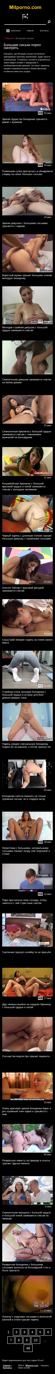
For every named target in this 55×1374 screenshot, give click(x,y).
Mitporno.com (32, 1365)
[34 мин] (27, 167)
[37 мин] (27, 948)
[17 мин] (27, 1001)
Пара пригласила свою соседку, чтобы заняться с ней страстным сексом (24, 901)
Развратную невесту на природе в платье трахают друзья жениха (26, 1162)
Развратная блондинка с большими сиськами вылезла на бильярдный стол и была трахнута (26, 1267)
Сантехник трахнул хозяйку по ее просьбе (26, 952)
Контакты (44, 31)
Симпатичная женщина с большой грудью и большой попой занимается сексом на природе (26, 1215)
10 (36, 1340)
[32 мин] (27, 115)
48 (28, 1348)
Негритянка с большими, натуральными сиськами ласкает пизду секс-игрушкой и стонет (26, 851)
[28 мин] (27, 376)
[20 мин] (27, 584)
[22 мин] (27, 688)
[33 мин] (27, 636)
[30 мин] (27, 740)
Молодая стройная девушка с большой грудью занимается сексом (25, 329)
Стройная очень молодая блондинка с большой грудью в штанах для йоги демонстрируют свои (24, 694)
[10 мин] (27, 219)
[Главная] (28, 8)
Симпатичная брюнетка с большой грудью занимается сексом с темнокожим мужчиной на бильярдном (26, 434)
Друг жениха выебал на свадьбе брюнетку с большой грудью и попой (26, 1006)
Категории (15, 31)
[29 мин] (27, 272)
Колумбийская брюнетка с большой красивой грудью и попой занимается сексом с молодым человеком (23, 486)
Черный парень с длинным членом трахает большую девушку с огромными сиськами (27, 537)
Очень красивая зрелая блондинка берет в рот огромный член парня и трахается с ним (26, 1111)
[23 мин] (27, 428)
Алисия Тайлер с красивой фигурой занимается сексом (23, 589)
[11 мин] (27, 480)
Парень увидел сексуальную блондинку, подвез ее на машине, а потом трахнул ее (26, 745)
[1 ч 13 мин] (27, 1313)
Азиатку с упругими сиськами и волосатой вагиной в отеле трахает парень (27, 1318)
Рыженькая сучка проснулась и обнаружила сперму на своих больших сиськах (27, 173)
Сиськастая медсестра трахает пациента (26, 1056)
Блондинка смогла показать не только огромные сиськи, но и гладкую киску (24, 797)
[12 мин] (27, 324)
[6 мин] (27, 1209)
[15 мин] (27, 1105)
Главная (30, 31)
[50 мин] (27, 1157)
